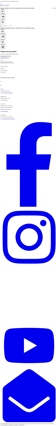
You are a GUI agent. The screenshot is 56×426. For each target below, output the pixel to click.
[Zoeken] (11, 25)
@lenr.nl (6, 100)
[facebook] (29, 206)
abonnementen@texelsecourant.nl (9, 118)
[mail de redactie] (29, 421)
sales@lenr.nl (5, 111)
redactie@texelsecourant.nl (7, 92)
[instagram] (29, 267)
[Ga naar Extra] (54, 8)
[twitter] (29, 321)
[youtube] (29, 368)
